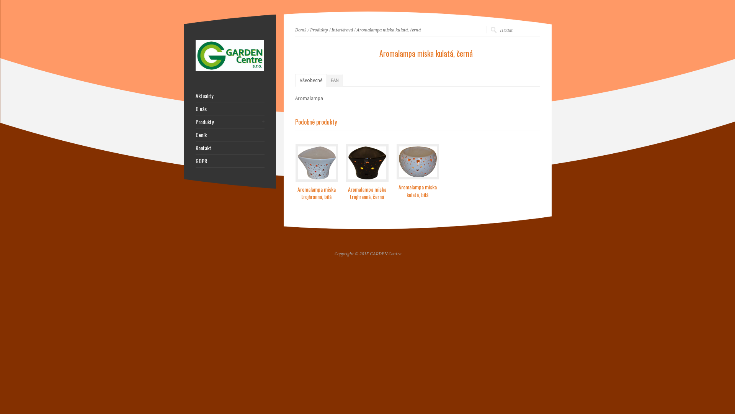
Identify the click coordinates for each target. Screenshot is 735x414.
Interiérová (342, 30)
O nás (201, 109)
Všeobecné (311, 80)
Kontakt (203, 148)
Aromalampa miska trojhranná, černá (367, 193)
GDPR (201, 161)
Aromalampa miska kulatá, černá (388, 30)
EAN (335, 80)
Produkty (319, 30)
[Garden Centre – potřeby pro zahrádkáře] (230, 69)
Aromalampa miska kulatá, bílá (418, 191)
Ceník (201, 135)
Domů (301, 30)
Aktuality (204, 96)
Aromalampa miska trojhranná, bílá (316, 193)
